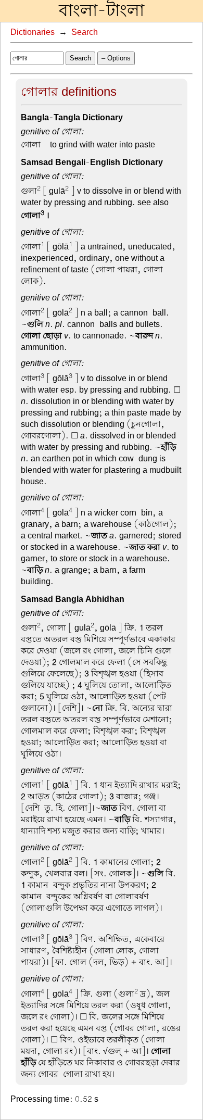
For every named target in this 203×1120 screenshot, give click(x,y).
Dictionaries (32, 32)
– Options (116, 58)
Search (84, 32)
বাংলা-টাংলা (101, 11)
